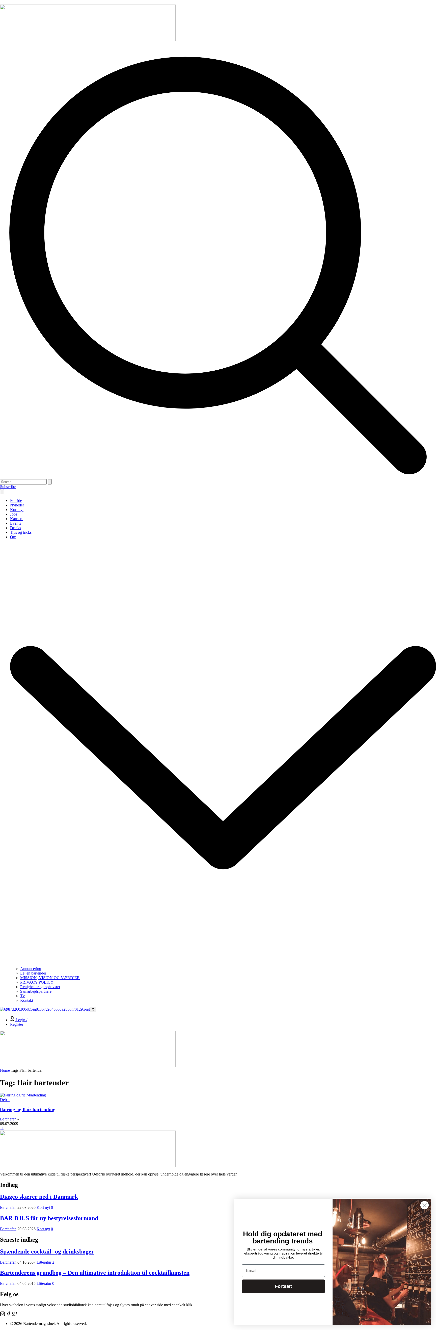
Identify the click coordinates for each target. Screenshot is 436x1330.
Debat (5, 1099)
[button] (218, 477)
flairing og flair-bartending (28, 1109)
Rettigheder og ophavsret (40, 987)
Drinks (15, 528)
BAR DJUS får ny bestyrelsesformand (49, 1218)
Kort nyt (16, 509)
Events (15, 523)
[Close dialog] (424, 1205)
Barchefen (8, 1119)
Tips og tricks (21, 532)
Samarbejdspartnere (35, 991)
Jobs (13, 514)
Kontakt (26, 1000)
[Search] (50, 481)
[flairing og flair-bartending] (23, 1095)
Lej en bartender (33, 973)
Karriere (16, 519)
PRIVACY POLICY (36, 982)
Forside (16, 500)
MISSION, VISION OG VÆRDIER (50, 978)
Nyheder (17, 505)
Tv (22, 996)
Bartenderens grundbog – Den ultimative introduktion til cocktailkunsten (94, 1272)
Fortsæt (283, 1286)
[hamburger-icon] (2, 491)
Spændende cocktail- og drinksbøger (47, 1251)
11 (2, 1128)
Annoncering (30, 968)
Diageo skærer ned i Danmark (39, 1196)
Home (5, 1070)
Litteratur (44, 1262)
